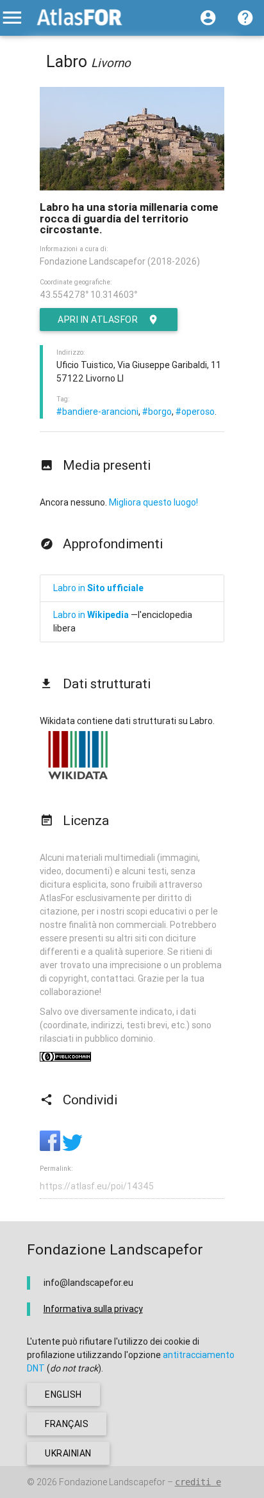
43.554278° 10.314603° (88, 294)
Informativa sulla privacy (93, 1309)
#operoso (195, 411)
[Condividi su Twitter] (72, 1148)
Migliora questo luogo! (153, 502)
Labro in (98, 588)
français (66, 1424)
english (63, 1394)
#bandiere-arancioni (97, 411)
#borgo (157, 411)
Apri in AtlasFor (98, 319)
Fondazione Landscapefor (112, 1482)
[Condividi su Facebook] (51, 1148)
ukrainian (68, 1453)
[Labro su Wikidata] (78, 779)
